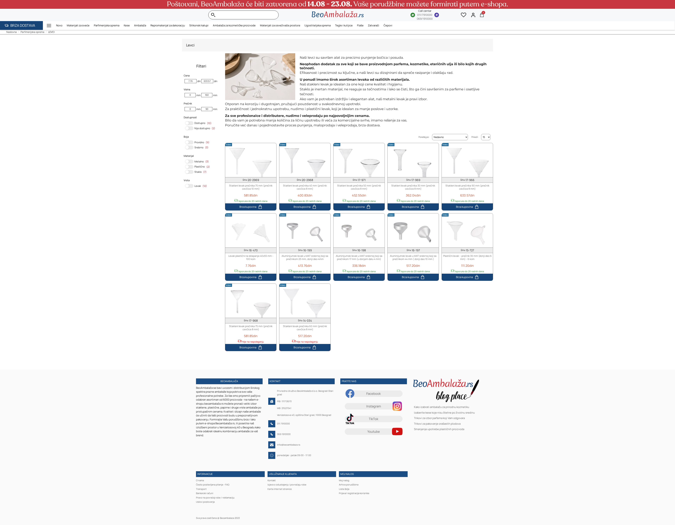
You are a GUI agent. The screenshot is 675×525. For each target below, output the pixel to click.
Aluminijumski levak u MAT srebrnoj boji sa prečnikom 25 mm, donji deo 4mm (305, 257)
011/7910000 (424, 15)
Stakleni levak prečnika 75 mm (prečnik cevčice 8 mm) (250, 328)
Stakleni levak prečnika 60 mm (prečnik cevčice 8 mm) (305, 328)
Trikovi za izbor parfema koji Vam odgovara (439, 418)
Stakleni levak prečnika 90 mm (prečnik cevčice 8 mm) (467, 187)
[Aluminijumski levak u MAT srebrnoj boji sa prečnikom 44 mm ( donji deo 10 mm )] (413, 230)
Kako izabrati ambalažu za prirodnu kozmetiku (441, 407)
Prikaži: (474, 137)
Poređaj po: (424, 137)
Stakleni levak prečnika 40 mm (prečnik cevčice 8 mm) (305, 187)
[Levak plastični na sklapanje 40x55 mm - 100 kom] (250, 230)
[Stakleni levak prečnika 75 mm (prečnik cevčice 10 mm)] (250, 160)
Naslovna (11, 32)
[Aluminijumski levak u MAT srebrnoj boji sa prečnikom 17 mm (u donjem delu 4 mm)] (359, 230)
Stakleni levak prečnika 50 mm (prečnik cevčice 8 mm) (359, 187)
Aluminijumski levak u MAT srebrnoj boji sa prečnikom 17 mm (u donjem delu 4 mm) (359, 257)
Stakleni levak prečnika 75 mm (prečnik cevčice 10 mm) (250, 187)
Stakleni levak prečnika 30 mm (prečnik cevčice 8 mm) (413, 187)
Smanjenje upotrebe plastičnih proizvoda (439, 429)
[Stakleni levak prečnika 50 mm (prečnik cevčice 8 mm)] (359, 160)
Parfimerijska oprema (32, 32)
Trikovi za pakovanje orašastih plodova (437, 423)
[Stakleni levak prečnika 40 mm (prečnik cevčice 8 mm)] (304, 160)
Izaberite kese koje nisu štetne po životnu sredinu (444, 412)
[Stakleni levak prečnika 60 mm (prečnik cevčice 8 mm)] (304, 301)
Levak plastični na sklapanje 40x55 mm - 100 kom (250, 257)
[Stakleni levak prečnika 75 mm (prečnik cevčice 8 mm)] (250, 301)
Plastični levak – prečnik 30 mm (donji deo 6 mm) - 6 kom (467, 257)
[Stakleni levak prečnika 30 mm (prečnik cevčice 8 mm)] (413, 160)
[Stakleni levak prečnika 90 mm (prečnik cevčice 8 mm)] (467, 160)
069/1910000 (425, 19)
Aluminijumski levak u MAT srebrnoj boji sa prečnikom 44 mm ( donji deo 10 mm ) (413, 257)
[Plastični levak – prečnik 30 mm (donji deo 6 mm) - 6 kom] (467, 230)
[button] (49, 25)
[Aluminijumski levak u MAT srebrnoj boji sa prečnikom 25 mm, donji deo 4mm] (304, 230)
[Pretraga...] (274, 15)
